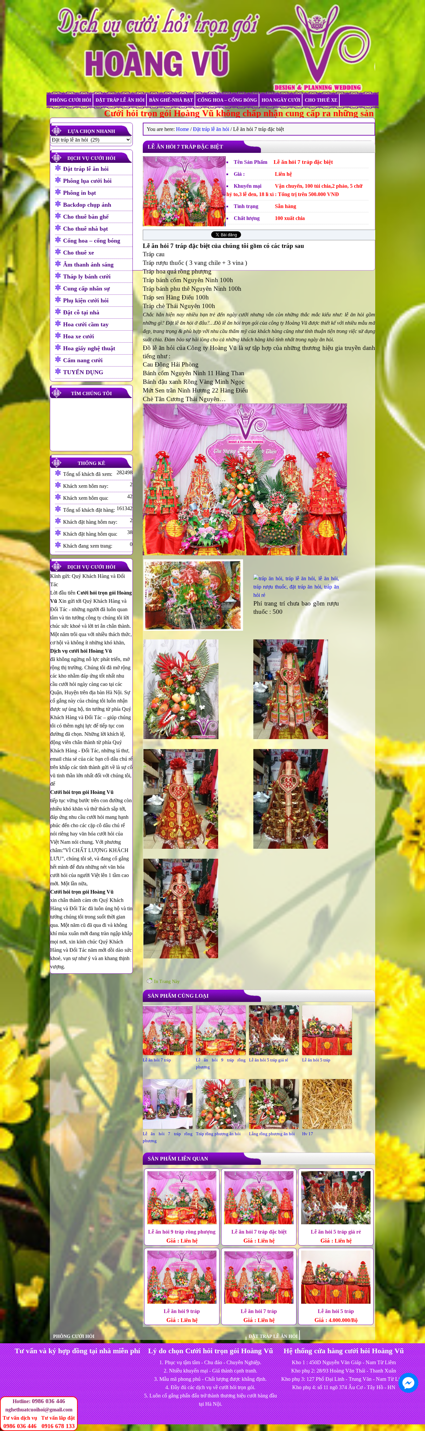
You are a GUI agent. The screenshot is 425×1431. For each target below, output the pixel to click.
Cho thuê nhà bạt (85, 228)
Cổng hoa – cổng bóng (227, 100)
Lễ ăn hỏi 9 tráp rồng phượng (221, 1063)
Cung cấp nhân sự (86, 288)
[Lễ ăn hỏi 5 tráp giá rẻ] (335, 1198)
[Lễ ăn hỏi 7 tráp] (258, 1278)
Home (182, 129)
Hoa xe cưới (78, 336)
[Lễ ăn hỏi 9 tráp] (181, 1278)
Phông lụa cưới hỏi (87, 180)
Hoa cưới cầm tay (86, 324)
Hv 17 (307, 1133)
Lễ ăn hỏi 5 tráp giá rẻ (268, 1059)
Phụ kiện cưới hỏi (86, 300)
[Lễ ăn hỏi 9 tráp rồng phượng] (181, 1198)
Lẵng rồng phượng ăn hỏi (272, 1133)
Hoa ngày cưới (281, 100)
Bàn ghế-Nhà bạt (171, 100)
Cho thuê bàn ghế (86, 216)
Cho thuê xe (321, 100)
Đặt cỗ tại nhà (81, 312)
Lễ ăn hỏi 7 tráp (157, 1059)
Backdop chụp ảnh (87, 204)
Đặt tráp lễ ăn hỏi (120, 100)
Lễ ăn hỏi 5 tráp (316, 1059)
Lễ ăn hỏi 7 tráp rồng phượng (168, 1137)
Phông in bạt (79, 192)
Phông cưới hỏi (70, 100)
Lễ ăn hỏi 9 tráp (182, 1311)
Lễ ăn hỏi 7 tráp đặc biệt (259, 1232)
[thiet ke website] (422, 1414)
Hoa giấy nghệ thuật (89, 348)
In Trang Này (167, 981)
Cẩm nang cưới (83, 360)
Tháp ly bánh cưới (87, 276)
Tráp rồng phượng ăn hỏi (218, 1133)
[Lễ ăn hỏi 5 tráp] (335, 1278)
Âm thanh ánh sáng (88, 264)
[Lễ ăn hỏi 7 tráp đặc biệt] (184, 224)
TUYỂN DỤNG (83, 372)
